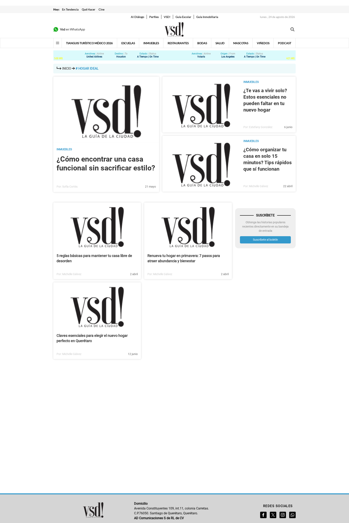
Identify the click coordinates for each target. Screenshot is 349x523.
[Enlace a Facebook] (263, 515)
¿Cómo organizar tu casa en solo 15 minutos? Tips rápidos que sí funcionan (267, 159)
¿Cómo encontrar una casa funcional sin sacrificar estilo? (106, 163)
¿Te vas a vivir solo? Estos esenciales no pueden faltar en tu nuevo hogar (265, 100)
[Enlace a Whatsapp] (292, 515)
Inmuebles (64, 149)
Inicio (66, 68)
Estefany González (260, 127)
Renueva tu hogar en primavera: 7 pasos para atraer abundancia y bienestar (183, 258)
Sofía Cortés (70, 186)
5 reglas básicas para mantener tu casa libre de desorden (94, 258)
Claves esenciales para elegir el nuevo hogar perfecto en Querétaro (92, 338)
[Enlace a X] (273, 515)
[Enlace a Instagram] (283, 515)
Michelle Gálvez (258, 186)
